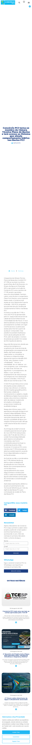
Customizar (16, 736)
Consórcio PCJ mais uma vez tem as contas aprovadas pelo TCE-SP (16, 611)
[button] (30, 6)
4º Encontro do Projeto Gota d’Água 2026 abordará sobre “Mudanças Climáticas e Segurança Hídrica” (16, 655)
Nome (6, 541)
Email (6, 546)
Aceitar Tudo (16, 732)
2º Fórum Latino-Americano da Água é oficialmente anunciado (16, 698)
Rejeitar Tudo (16, 741)
